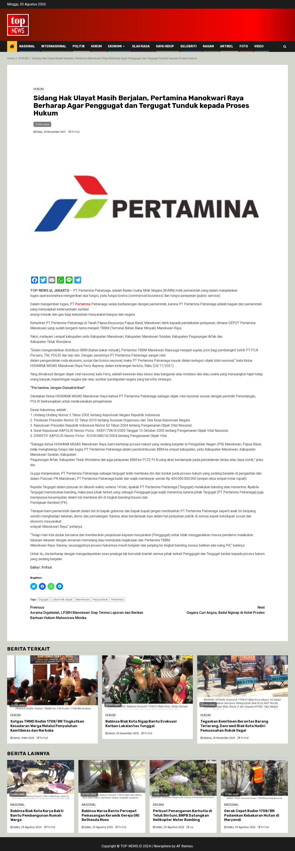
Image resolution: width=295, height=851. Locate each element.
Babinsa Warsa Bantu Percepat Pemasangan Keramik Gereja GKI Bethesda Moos (110, 815)
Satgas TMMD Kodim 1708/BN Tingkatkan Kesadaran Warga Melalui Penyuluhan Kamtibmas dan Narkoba (47, 726)
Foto (243, 46)
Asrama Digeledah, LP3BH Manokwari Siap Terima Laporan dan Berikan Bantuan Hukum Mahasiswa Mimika (86, 612)
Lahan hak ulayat (62, 599)
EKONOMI (115, 46)
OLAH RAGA (141, 46)
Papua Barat (100, 599)
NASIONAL (27, 46)
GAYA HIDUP (165, 46)
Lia (191, 827)
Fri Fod (75, 131)
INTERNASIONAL (53, 46)
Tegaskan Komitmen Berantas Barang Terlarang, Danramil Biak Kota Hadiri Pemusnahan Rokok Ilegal (234, 726)
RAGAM (208, 46)
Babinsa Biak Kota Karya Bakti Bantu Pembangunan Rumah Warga (36, 815)
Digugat (44, 599)
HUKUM (96, 46)
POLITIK (79, 46)
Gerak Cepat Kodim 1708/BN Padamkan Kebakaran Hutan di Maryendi (251, 815)
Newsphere (162, 846)
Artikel (226, 46)
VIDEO (258, 46)
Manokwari (83, 599)
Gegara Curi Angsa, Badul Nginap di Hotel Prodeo (226, 610)
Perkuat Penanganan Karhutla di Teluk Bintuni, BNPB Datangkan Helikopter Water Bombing (182, 815)
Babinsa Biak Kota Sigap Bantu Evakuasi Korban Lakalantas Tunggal (141, 723)
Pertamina (117, 599)
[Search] (284, 46)
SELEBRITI (188, 46)
